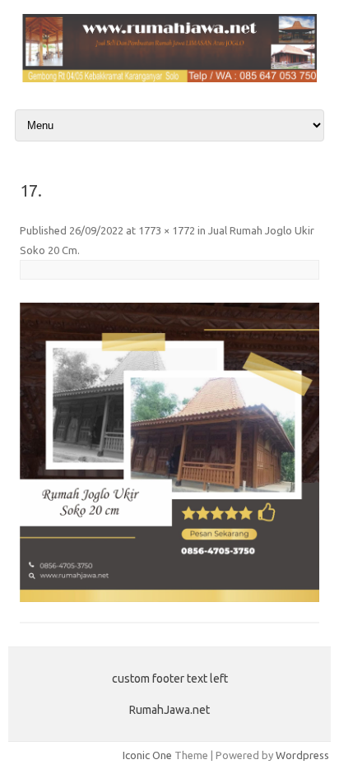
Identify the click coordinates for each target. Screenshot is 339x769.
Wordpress (302, 755)
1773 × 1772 (166, 230)
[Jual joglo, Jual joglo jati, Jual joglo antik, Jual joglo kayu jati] (169, 78)
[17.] (169, 452)
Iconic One (147, 755)
